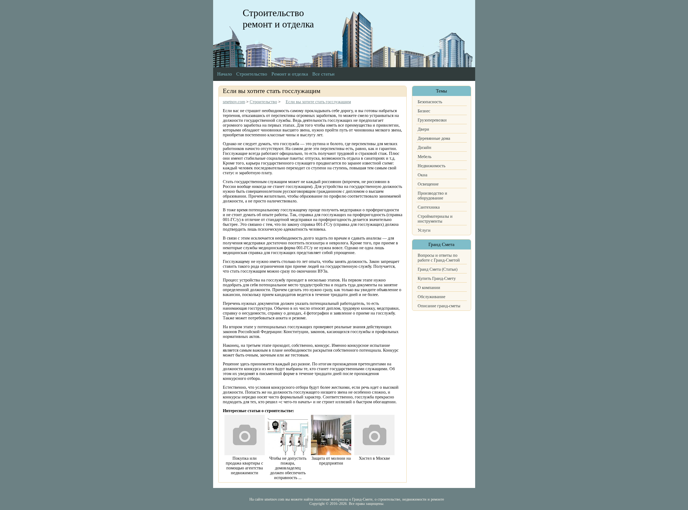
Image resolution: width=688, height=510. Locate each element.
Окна (422, 175)
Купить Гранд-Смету (437, 278)
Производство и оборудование (432, 195)
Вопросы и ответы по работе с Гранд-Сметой (439, 257)
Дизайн (424, 147)
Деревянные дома (434, 138)
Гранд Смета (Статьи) (437, 269)
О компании (429, 287)
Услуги (424, 230)
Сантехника (429, 207)
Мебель (424, 156)
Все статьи (323, 74)
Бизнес (424, 111)
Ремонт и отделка (289, 74)
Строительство (251, 74)
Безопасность (430, 101)
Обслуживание (431, 296)
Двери (423, 129)
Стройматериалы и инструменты (435, 218)
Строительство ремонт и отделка (278, 19)
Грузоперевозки (432, 120)
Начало (224, 74)
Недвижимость (431, 165)
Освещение (428, 184)
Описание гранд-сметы (439, 306)
